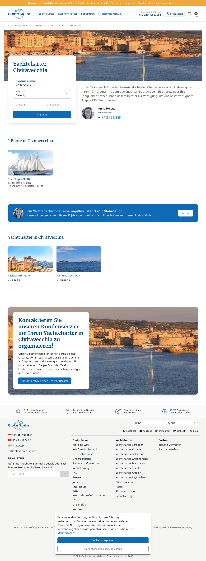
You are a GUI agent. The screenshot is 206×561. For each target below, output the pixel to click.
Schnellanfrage (125, 496)
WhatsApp (17, 445)
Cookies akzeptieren (103, 540)
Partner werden (168, 449)
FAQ (75, 472)
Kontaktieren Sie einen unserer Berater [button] (44, 381)
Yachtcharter (21, 25)
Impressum (80, 486)
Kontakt (185, 213)
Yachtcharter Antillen (128, 472)
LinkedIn (181, 430)
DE (139, 423)
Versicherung (81, 468)
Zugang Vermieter (170, 444)
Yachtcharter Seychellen (130, 477)
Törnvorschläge (125, 491)
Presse (77, 477)
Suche (43, 114)
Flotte (119, 486)
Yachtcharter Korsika (128, 468)
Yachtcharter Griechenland (132, 458)
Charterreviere (125, 482)
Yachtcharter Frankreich (130, 463)
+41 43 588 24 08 (21, 440)
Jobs (75, 482)
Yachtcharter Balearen (129, 454)
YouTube (147, 430)
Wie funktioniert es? (85, 449)
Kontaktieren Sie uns (24, 451)
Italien (50, 25)
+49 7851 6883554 (110, 117)
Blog (195, 430)
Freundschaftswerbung (87, 463)
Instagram (164, 430)
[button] (46, 13)
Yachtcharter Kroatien (129, 449)
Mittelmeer (37, 25)
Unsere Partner (82, 458)
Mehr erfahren (66, 533)
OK (64, 474)
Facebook (131, 430)
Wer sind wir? (81, 444)
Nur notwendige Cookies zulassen (103, 548)
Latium (60, 25)
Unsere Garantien (83, 454)
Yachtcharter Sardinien (130, 444)
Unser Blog (79, 504)
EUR (173, 423)
